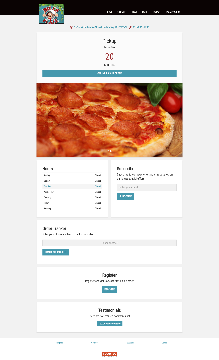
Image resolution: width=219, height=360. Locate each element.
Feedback (130, 343)
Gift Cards (121, 11)
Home (109, 11)
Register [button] (109, 289)
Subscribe (125, 196)
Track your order (55, 252)
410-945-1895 (141, 27)
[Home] (51, 7)
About (134, 11)
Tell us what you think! (110, 323)
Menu (144, 11)
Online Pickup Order (109, 73)
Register (59, 343)
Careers (165, 343)
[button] (173, 12)
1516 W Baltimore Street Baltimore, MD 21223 (100, 27)
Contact (156, 11)
